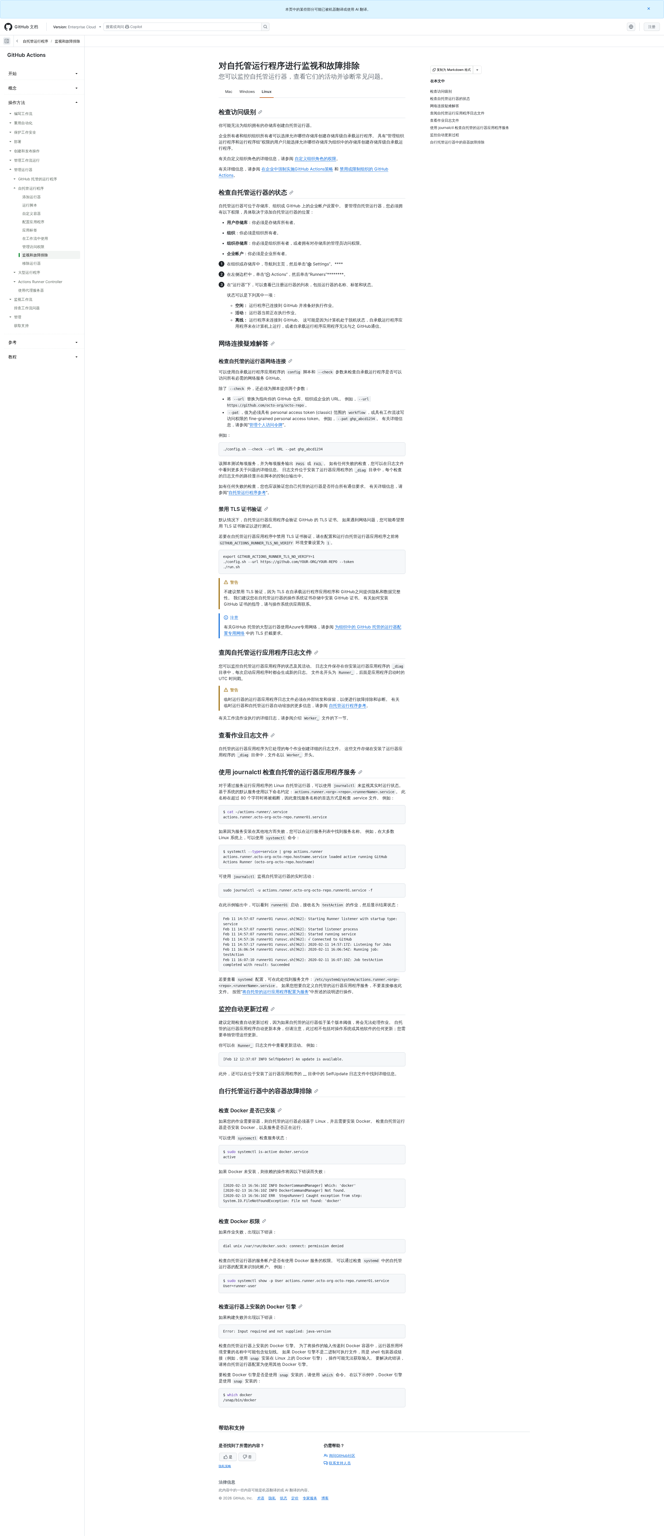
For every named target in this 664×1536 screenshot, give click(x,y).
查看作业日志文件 (243, 735)
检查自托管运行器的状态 (253, 192)
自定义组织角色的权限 (315, 158)
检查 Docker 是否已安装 (247, 1110)
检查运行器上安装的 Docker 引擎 (257, 1307)
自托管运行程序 (35, 41)
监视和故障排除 (67, 41)
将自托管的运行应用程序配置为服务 (275, 991)
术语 (260, 1498)
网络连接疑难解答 (243, 343)
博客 (325, 1498)
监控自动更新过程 (243, 1009)
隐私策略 (225, 1466)
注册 (651, 26)
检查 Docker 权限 (239, 1221)
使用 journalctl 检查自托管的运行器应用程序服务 (287, 772)
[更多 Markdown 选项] (477, 70)
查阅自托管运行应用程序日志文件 (265, 652)
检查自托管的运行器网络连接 (252, 361)
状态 (283, 1498)
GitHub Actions (26, 55)
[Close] (649, 8)
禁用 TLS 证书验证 (240, 509)
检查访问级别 (237, 112)
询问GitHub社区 (342, 1455)
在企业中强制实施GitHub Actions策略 (297, 169)
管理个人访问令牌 (265, 424)
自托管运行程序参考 (247, 492)
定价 (295, 1498)
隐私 (272, 1498)
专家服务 (310, 1498)
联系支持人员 (340, 1463)
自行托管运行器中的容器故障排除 (265, 1091)
